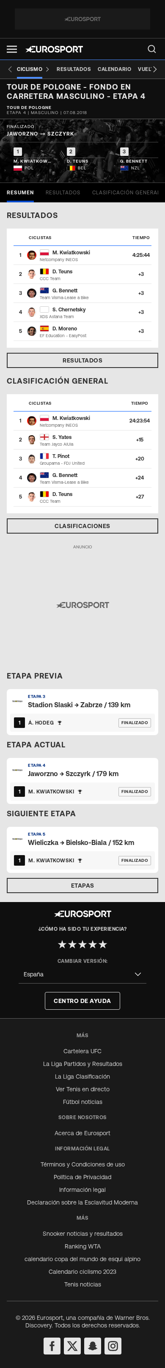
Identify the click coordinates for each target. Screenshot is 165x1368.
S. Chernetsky (69, 310)
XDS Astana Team (57, 316)
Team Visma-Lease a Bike (64, 297)
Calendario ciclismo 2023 (82, 1271)
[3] (82, 944)
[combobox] (82, 974)
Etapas (82, 885)
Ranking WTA (83, 1246)
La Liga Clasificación (82, 1076)
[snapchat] (92, 1346)
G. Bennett (64, 291)
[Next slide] (154, 69)
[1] (62, 944)
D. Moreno (64, 329)
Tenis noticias (82, 1284)
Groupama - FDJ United (62, 463)
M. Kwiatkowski (71, 253)
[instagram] (112, 1346)
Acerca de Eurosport (82, 1133)
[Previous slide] (10, 69)
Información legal (82, 1189)
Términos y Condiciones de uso (83, 1164)
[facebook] (52, 1346)
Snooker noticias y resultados (83, 1233)
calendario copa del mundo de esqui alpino (82, 1259)
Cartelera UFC (82, 1051)
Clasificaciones (82, 526)
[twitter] (72, 1346)
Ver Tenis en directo (83, 1089)
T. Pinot (60, 456)
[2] (72, 944)
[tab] (20, 192)
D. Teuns (62, 272)
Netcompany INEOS (59, 259)
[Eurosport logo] (54, 49)
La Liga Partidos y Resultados (82, 1063)
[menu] (152, 49)
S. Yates (62, 437)
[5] (103, 944)
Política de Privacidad (82, 1177)
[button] (12, 49)
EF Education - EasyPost (63, 335)
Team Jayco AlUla (56, 444)
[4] (93, 944)
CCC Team (50, 278)
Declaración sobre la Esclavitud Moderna (82, 1202)
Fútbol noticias (82, 1101)
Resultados (82, 360)
